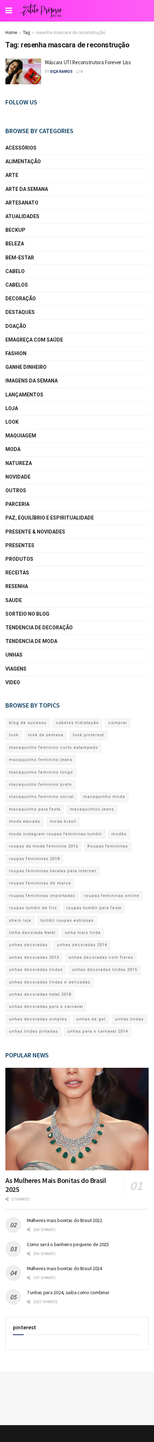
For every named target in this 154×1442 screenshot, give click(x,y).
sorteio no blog (27, 614)
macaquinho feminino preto (40, 784)
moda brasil (63, 821)
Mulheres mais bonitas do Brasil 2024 (64, 1268)
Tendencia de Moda (31, 641)
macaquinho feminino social (41, 796)
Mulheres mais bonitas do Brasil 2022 (64, 1220)
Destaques (20, 312)
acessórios (21, 148)
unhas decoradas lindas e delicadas (49, 982)
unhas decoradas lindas (36, 969)
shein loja (20, 920)
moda (12, 449)
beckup (15, 230)
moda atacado (24, 821)
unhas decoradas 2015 (34, 957)
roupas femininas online (111, 895)
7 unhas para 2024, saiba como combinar (68, 1292)
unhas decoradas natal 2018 (40, 994)
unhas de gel (91, 1019)
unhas (14, 655)
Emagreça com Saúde (34, 340)
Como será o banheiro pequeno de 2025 (68, 1244)
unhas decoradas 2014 (82, 945)
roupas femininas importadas (42, 895)
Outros (15, 490)
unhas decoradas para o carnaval (46, 1006)
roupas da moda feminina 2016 (43, 846)
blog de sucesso (28, 722)
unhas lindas (129, 1019)
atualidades (22, 216)
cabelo (15, 271)
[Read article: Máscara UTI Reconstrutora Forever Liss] (23, 71)
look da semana (45, 735)
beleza (14, 243)
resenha (16, 586)
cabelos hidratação (77, 722)
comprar (117, 722)
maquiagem (20, 435)
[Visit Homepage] (40, 11)
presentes (19, 545)
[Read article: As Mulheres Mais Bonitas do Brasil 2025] (77, 1119)
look (12, 422)
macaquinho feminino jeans (40, 759)
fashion (16, 353)
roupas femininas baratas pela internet (52, 871)
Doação (15, 326)
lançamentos (24, 395)
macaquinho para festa (35, 809)
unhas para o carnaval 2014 (97, 1031)
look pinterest (88, 735)
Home (11, 32)
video (12, 682)
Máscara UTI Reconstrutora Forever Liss (88, 62)
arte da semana (26, 189)
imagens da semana (31, 381)
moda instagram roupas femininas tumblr (55, 834)
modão (119, 834)
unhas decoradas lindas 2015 (104, 969)
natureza (18, 463)
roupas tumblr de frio (33, 908)
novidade (17, 477)
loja (11, 408)
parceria (17, 504)
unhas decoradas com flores (100, 957)
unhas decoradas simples (38, 1019)
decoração (20, 298)
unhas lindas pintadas (33, 1031)
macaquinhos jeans (92, 809)
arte (11, 175)
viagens (16, 669)
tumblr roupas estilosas (66, 920)
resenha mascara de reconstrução (70, 32)
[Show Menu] (8, 11)
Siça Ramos (61, 72)
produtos (19, 559)
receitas (17, 573)
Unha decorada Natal (32, 932)
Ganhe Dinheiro (26, 367)
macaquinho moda (104, 796)
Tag (26, 32)
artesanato (21, 203)
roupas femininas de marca (40, 883)
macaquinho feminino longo (41, 772)
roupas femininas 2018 (34, 858)
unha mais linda (83, 932)
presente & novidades (35, 532)
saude (13, 600)
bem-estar (19, 257)
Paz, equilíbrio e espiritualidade (49, 518)
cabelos (16, 285)
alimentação (23, 161)
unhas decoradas (28, 945)
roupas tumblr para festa (93, 908)
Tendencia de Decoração (39, 627)
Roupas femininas (107, 846)
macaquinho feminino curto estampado (53, 747)
